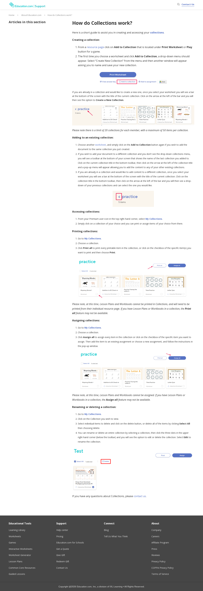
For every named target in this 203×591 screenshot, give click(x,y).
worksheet (100, 144)
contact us (140, 496)
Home (11, 15)
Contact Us (188, 4)
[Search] (178, 4)
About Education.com (31, 15)
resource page (95, 47)
